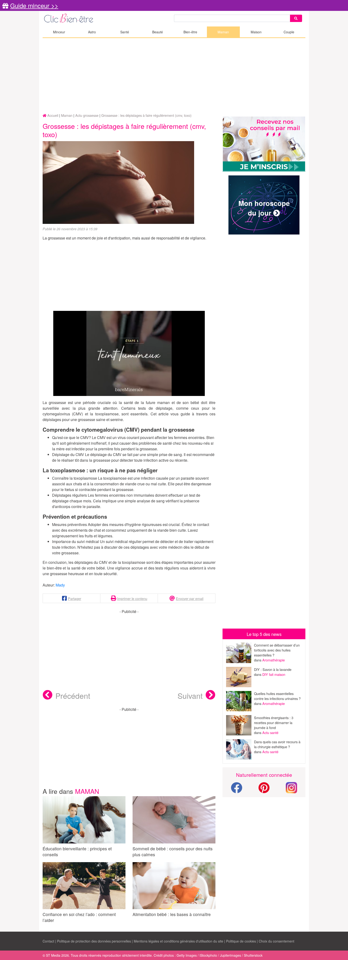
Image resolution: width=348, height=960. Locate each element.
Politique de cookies (241, 941)
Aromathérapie (273, 659)
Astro (92, 32)
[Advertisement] (174, 76)
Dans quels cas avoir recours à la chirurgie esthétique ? (277, 744)
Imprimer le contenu (132, 598)
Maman (223, 32)
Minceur (59, 32)
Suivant (190, 695)
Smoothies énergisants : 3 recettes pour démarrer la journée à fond (273, 722)
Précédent (72, 695)
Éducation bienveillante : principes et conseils (77, 851)
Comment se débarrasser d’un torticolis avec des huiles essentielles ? (277, 650)
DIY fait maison (273, 674)
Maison (256, 32)
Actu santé (270, 732)
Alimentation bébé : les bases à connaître (172, 914)
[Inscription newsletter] (264, 144)
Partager (74, 598)
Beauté (157, 32)
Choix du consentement (276, 941)
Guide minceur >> (34, 5)
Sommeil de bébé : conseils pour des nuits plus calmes (173, 851)
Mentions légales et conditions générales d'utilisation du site (178, 941)
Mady (60, 585)
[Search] (296, 18)
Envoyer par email (189, 598)
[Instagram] (291, 787)
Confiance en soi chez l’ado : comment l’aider (79, 917)
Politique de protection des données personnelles (94, 941)
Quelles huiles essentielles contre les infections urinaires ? (277, 696)
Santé (124, 32)
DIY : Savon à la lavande (272, 669)
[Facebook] (236, 790)
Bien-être (190, 32)
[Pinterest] (264, 790)
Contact (48, 941)
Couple (289, 32)
